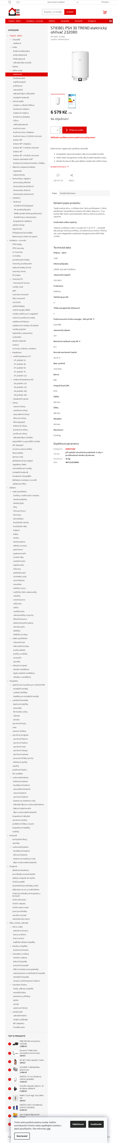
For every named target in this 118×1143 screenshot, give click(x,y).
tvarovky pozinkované (22, 263)
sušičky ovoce (19, 588)
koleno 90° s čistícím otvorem (26, 147)
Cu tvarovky (18, 252)
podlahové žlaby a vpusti (23, 823)
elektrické (17, 74)
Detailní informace (58, 166)
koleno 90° (17, 140)
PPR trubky (17, 244)
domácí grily (18, 503)
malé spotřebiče (20, 491)
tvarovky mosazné (20, 294)
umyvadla (17, 708)
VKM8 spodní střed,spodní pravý (28, 213)
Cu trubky (17, 255)
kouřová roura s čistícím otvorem (27, 136)
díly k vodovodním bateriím (25, 812)
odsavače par (19, 642)
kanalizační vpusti (20, 399)
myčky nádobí (19, 650)
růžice (16, 120)
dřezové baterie (20, 854)
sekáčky (16, 595)
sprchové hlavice (20, 739)
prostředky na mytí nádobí (24, 874)
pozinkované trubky (21, 259)
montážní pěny (19, 992)
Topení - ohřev (16, 35)
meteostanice (19, 541)
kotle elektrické (20, 55)
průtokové (17, 85)
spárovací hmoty (20, 1008)
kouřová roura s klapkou (23, 132)
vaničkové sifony (20, 410)
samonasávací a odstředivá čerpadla (29, 973)
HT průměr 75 (20, 371)
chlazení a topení (20, 665)
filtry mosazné (19, 298)
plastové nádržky (20, 704)
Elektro (13, 487)
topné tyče (17, 229)
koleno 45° (17, 151)
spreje (16, 1004)
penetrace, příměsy (21, 996)
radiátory (16, 198)
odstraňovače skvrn (21, 919)
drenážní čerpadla (21, 977)
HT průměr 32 (20, 360)
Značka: (60, 39)
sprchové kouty (19, 723)
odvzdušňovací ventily (22, 468)
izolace (16, 344)
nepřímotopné (19, 82)
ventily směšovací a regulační (25, 313)
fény (15, 507)
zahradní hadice (20, 1015)
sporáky (16, 661)
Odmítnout (78, 1124)
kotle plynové (19, 59)
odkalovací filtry (19, 483)
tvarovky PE (18, 279)
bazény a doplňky (20, 946)
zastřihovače (18, 611)
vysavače (17, 657)
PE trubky (17, 275)
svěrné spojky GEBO (21, 310)
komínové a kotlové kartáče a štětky (29, 163)
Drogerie (13, 866)
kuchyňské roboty (21, 522)
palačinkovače (19, 572)
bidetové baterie (20, 781)
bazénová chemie (20, 950)
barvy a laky (18, 926)
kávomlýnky (18, 518)
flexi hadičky (18, 453)
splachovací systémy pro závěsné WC (29, 684)
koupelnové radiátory (22, 221)
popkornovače (19, 553)
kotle (15, 47)
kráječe (16, 530)
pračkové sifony (20, 433)
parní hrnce (18, 549)
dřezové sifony (19, 418)
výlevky (16, 715)
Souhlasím (96, 1124)
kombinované (19, 78)
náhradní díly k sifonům (23, 437)
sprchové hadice (20, 742)
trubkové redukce (21, 113)
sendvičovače (19, 561)
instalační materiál (21, 97)
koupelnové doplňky (21, 827)
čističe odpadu (19, 903)
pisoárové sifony (20, 429)
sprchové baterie (20, 797)
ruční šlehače (19, 580)
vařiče (16, 607)
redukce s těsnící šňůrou (23, 105)
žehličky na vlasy (20, 634)
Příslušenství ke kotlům (23, 232)
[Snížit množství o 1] (60, 131)
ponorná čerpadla (20, 965)
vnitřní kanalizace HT (22, 356)
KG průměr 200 (20, 395)
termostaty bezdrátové (23, 186)
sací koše (17, 302)
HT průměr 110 (20, 375)
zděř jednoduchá (20, 124)
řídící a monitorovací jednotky (26, 969)
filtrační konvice (20, 619)
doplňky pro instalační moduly (26, 696)
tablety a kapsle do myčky (24, 878)
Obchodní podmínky (56, 2)
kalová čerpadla (20, 961)
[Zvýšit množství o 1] (60, 128)
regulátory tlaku (19, 464)
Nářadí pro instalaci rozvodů (25, 480)
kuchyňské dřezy (20, 839)
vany (15, 727)
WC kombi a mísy (20, 711)
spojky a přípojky (20, 1019)
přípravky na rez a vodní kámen (26, 889)
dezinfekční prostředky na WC (25, 885)
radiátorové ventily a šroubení (25, 325)
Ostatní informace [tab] (67, 193)
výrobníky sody (19, 576)
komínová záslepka (21, 116)
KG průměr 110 (20, 383)
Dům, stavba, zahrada (19, 923)
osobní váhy (18, 557)
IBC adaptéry (18, 1023)
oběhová (17, 43)
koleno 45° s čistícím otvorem (26, 155)
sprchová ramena (20, 754)
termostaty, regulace (22, 178)
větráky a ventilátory (22, 677)
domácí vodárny (20, 957)
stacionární (18, 89)
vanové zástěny (19, 731)
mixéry (16, 538)
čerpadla (16, 39)
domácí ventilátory (21, 669)
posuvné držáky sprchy (23, 758)
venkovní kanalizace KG (23, 379)
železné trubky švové (22, 267)
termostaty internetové (23, 194)
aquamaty (17, 171)
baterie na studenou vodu (24, 800)
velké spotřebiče (20, 638)
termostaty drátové (21, 190)
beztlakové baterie (21, 785)
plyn (14, 290)
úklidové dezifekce (21, 870)
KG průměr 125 (20, 387)
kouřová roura (19, 128)
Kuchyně (13, 835)
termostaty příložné (22, 182)
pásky (15, 1000)
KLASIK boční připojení (23, 205)
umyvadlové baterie (22, 789)
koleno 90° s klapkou (22, 143)
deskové (17, 201)
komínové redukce (21, 109)
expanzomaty (19, 174)
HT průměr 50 (20, 368)
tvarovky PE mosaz (21, 283)
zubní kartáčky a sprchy (23, 615)
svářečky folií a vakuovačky (25, 592)
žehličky (16, 630)
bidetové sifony (20, 425)
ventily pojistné (19, 329)
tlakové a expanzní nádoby (24, 167)
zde (48, 1128)
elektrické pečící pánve (23, 623)
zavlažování (18, 1011)
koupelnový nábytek (21, 816)
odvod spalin (18, 101)
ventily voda (18, 286)
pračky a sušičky (20, 653)
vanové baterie (19, 793)
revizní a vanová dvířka (22, 449)
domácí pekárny (20, 499)
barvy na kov (18, 938)
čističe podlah (19, 881)
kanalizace (17, 352)
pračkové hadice (20, 769)
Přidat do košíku (76, 130)
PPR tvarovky (18, 248)
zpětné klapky (19, 306)
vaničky (16, 766)
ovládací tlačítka (20, 692)
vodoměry (17, 337)
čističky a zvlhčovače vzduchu (26, 495)
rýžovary (17, 569)
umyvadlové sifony (21, 414)
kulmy (15, 534)
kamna (15, 66)
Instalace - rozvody (18, 240)
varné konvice (19, 599)
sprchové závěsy (20, 820)
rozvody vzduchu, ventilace (24, 348)
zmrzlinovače (19, 626)
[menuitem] (14, 21)
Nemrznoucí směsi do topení (25, 236)
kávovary (17, 514)
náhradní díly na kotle (22, 62)
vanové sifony (19, 406)
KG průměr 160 (20, 391)
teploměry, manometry (23, 333)
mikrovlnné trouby (21, 646)
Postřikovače (19, 1027)
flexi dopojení (19, 422)
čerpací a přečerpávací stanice (26, 980)
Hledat (70, 12)
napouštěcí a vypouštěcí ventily (26, 441)
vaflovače (17, 603)
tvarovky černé (19, 271)
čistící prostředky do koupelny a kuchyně (26, 894)
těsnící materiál (19, 341)
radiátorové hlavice (21, 321)
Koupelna (14, 681)
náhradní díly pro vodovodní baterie (28, 804)
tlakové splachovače (22, 808)
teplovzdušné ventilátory (24, 673)
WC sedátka (18, 773)
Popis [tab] (54, 193)
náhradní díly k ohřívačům (24, 93)
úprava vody (18, 456)
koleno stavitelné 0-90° (23, 159)
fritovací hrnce (19, 511)
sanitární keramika (20, 700)
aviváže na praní (19, 915)
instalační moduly (20, 688)
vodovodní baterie (20, 777)
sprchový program (20, 735)
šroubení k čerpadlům (22, 476)
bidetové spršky (20, 762)
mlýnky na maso (20, 545)
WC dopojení (18, 445)
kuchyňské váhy (20, 526)
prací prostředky (20, 911)
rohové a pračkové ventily (24, 317)
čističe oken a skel (20, 907)
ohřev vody (17, 70)
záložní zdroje (19, 225)
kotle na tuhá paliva (21, 51)
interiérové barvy (20, 930)
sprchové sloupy (20, 750)
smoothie (17, 584)
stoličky (16, 831)
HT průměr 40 (20, 364)
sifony (15, 402)
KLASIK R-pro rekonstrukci (25, 217)
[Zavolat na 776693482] (12, 2)
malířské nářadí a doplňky (24, 942)
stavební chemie (20, 984)
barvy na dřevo (19, 934)
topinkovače (18, 565)
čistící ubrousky (19, 899)
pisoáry (16, 719)
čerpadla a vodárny (21, 954)
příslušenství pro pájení (23, 460)
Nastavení (22, 1136)
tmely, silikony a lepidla (23, 988)
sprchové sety (19, 746)
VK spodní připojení (22, 209)
